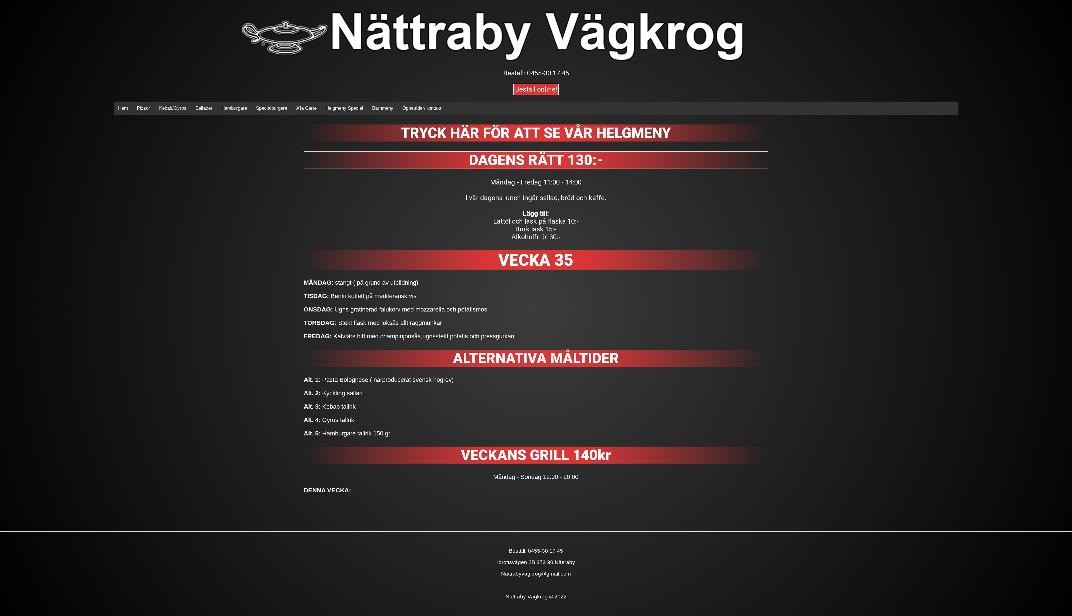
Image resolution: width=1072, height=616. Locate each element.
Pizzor (143, 108)
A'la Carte (306, 108)
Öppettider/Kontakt (421, 108)
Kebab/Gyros (172, 108)
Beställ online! (536, 89)
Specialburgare (271, 108)
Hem (123, 108)
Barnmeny (382, 108)
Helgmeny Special (344, 108)
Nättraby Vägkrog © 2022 (536, 597)
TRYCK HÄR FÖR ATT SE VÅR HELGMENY (536, 133)
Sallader (203, 108)
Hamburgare (234, 108)
